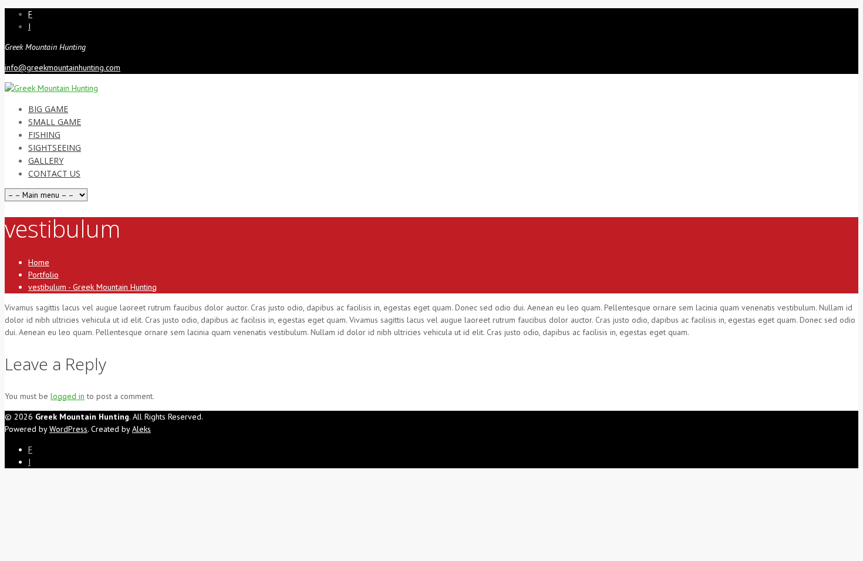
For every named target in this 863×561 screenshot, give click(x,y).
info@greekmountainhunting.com (62, 67)
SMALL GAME (54, 121)
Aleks (141, 429)
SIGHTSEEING (54, 147)
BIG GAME (48, 108)
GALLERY (45, 160)
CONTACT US (54, 173)
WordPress (68, 429)
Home (38, 262)
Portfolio (43, 274)
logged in (67, 396)
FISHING (44, 134)
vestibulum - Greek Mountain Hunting (92, 287)
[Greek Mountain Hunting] (51, 88)
